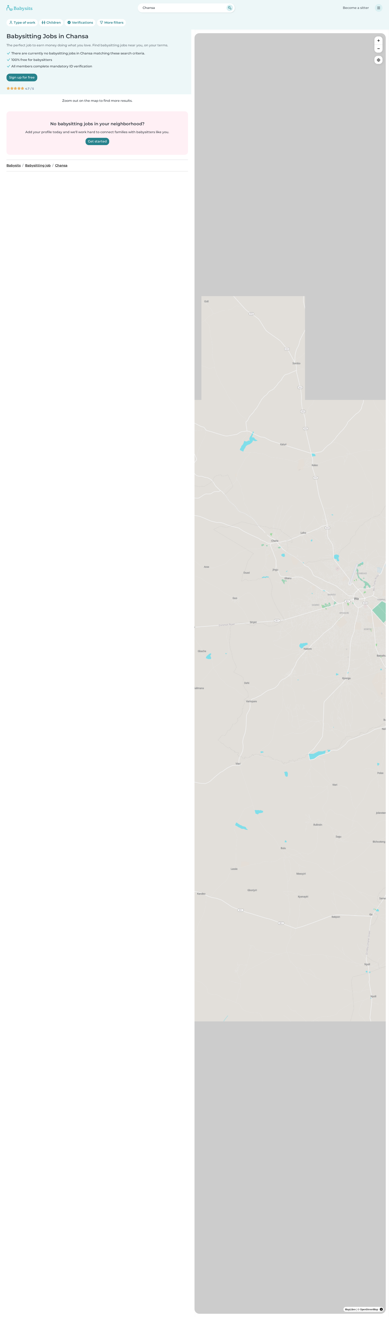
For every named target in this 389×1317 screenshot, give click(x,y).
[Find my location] (378, 60)
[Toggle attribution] (381, 1309)
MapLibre (350, 1309)
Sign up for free (22, 77)
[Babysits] (19, 8)
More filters (113, 22)
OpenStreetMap (369, 1309)
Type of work (24, 22)
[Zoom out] (378, 49)
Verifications (82, 22)
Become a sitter (356, 8)
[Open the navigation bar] (379, 8)
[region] (290, 673)
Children (53, 22)
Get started (97, 141)
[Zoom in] (378, 40)
